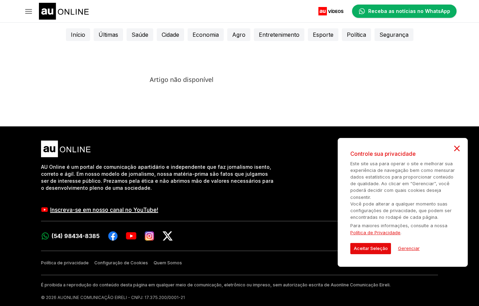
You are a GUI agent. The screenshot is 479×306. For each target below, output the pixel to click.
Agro (238, 34)
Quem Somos (168, 262)
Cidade (170, 34)
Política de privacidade (65, 262)
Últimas (108, 34)
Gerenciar (409, 248)
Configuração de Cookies (121, 262)
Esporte (323, 34)
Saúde (139, 34)
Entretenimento (279, 34)
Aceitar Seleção (371, 248)
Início (78, 34)
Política (356, 34)
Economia (206, 34)
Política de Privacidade (375, 232)
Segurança (394, 34)
